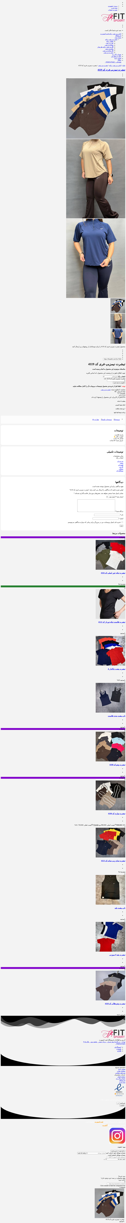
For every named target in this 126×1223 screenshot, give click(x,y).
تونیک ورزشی (109, 45)
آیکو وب (104, 1125)
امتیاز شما (119, 497)
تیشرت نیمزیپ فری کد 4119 (111, 70)
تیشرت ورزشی (108, 52)
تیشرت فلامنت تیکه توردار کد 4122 (111, 622)
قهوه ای (120, 465)
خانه (123, 65)
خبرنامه (122, 1103)
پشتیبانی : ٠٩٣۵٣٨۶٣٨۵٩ (113, 62)
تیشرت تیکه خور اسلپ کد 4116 (113, 573)
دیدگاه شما (119, 511)
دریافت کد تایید (82, 1153)
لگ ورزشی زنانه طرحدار (105, 47)
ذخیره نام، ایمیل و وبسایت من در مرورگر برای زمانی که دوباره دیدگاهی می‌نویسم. (94, 522)
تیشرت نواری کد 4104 (116, 813)
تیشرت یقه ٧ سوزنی (117, 955)
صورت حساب (112, 10)
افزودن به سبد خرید (119, 382)
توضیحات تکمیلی (106, 419)
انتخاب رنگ (121, 376)
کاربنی (121, 467)
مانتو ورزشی (109, 49)
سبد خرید (114, 8)
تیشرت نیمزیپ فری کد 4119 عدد (114, 378)
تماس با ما (117, 58)
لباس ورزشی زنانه (111, 39)
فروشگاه (118, 36)
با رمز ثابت (114, 1151)
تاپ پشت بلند (120, 908)
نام (121, 515)
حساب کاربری (116, 54)
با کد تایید (121, 1151)
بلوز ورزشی (109, 43)
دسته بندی (118, 37)
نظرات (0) (95, 419)
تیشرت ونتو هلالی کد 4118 (115, 1004)
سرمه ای (120, 461)
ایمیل (121, 518)
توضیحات (117, 419)
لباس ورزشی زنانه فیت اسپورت (110, 34)
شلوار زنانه (109, 41)
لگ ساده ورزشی (108, 51)
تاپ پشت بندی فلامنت (116, 716)
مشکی (121, 469)
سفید (121, 463)
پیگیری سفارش (116, 56)
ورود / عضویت (112, 6)
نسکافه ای (119, 471)
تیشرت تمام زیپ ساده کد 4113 (113, 861)
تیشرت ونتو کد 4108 (117, 765)
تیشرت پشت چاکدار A (116, 669)
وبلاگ (119, 60)
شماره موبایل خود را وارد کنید (115, 1153)
